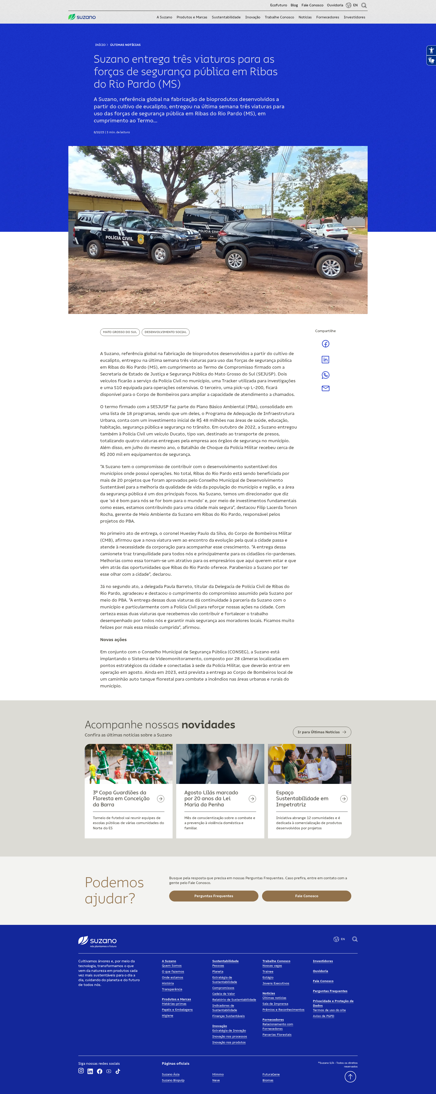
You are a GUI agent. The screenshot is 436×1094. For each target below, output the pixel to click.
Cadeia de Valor (223, 993)
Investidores (323, 961)
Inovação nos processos (229, 1036)
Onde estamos (172, 977)
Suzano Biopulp (173, 1080)
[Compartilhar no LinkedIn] (325, 363)
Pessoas (218, 965)
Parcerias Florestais (277, 1034)
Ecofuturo (278, 5)
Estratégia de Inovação (229, 1030)
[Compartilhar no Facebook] (325, 347)
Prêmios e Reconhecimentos (284, 1009)
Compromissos (223, 988)
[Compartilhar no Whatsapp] (325, 378)
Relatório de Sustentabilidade (234, 999)
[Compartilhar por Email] (325, 390)
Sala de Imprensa (275, 1003)
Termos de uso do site (329, 1010)
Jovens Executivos (276, 983)
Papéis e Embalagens (177, 1009)
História (168, 983)
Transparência (172, 989)
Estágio (268, 977)
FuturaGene (271, 1074)
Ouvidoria (335, 5)
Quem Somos (172, 965)
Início (100, 45)
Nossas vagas (272, 965)
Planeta (217, 971)
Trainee (268, 971)
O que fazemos (173, 971)
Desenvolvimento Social (166, 332)
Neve (216, 1080)
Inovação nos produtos (229, 1042)
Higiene (167, 1015)
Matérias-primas (174, 1003)
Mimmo (218, 1074)
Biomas (268, 1080)
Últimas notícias (274, 998)
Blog (294, 5)
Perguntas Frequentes (330, 991)
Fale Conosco (312, 5)
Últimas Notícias (125, 45)
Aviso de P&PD (323, 1016)
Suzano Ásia (170, 1074)
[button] (164, 17)
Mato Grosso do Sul (120, 332)
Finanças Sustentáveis (228, 1016)
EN (355, 5)
